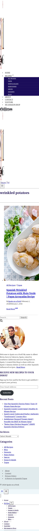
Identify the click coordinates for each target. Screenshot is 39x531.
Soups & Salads (13, 84)
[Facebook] (1, 110)
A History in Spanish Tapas (16, 478)
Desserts (11, 92)
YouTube (9, 102)
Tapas (10, 81)
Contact (9, 100)
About (8, 97)
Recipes (6, 503)
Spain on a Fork (14, 301)
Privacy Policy (10, 476)
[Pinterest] (8, 110)
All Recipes (12, 78)
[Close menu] (0, 495)
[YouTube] (10, 110)
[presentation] (21, 244)
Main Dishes (12, 86)
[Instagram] (5, 110)
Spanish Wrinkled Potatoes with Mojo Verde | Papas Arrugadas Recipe (21, 293)
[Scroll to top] (2, 492)
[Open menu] (2, 186)
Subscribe (7, 393)
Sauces (10, 89)
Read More (12, 309)
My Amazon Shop (12, 105)
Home (7, 73)
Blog (10, 94)
